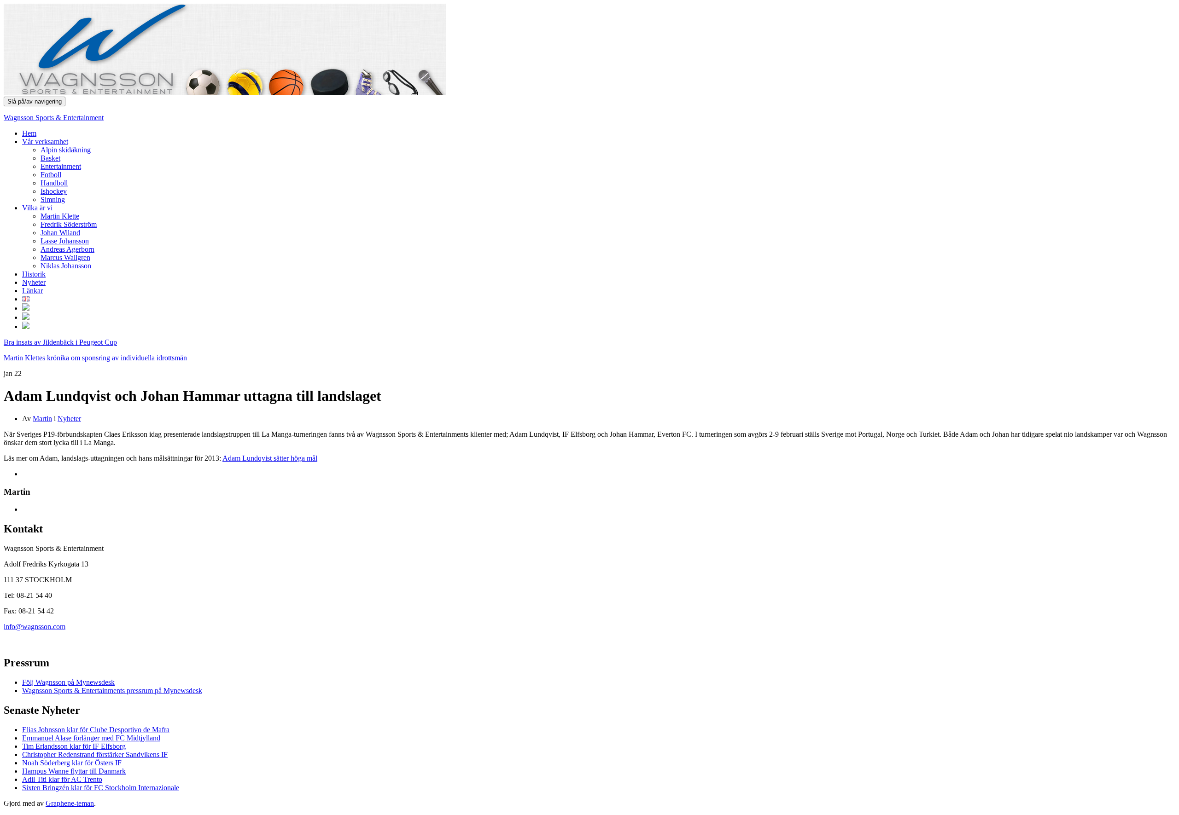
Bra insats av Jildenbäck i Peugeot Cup (60, 342)
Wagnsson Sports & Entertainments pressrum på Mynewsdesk (112, 690)
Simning (53, 199)
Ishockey (54, 191)
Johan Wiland (60, 233)
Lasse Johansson (65, 241)
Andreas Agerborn (67, 249)
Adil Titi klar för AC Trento (62, 779)
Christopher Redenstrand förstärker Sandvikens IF (95, 754)
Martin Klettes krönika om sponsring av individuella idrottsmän (95, 358)
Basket (50, 158)
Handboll (54, 183)
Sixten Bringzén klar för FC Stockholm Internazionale (100, 788)
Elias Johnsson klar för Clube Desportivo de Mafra (95, 730)
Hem (29, 133)
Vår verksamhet (45, 141)
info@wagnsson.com (34, 626)
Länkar (32, 291)
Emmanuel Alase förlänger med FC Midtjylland (91, 738)
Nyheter (34, 282)
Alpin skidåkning (66, 150)
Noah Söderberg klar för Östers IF (72, 763)
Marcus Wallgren (65, 257)
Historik (34, 274)
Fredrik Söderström (69, 224)
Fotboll (51, 175)
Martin (42, 418)
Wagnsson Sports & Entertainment (54, 117)
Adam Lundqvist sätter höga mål (269, 458)
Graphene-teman (70, 803)
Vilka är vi (37, 208)
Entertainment (61, 166)
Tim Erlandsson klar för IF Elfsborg (74, 746)
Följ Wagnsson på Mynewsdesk (68, 682)
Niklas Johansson (66, 266)
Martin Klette (60, 216)
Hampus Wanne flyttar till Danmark (74, 771)
